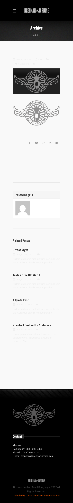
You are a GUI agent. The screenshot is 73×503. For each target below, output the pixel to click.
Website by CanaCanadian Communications (36, 495)
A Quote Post (21, 300)
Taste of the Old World (26, 275)
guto (40, 59)
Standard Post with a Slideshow (32, 325)
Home (35, 35)
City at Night (20, 250)
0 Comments (23, 64)
